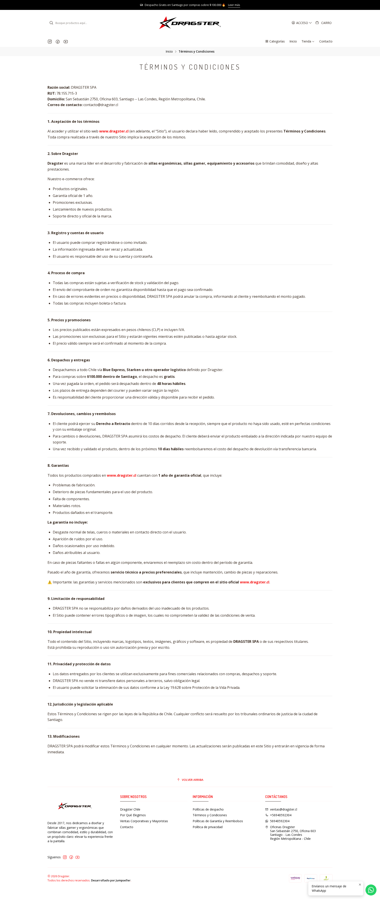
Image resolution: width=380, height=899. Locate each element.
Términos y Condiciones (210, 815)
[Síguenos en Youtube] (65, 41)
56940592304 (279, 821)
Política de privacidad (208, 827)
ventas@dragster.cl (283, 809)
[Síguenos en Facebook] (57, 41)
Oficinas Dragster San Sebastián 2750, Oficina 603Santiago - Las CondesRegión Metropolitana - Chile (293, 833)
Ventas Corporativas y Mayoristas (144, 821)
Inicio (169, 51)
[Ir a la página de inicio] (190, 23)
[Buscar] (51, 22)
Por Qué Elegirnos (133, 815)
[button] (275, 41)
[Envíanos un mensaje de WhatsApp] (370, 889)
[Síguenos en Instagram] (50, 41)
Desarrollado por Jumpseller (111, 880)
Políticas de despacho (208, 809)
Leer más (234, 5)
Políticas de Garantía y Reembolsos (218, 821)
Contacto (126, 827)
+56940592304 (280, 815)
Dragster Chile (130, 809)
